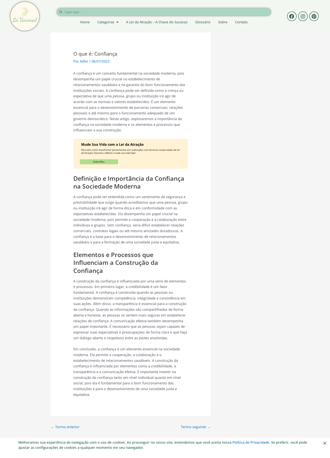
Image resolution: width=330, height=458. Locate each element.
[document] (165, 229)
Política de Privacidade (250, 442)
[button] (324, 443)
